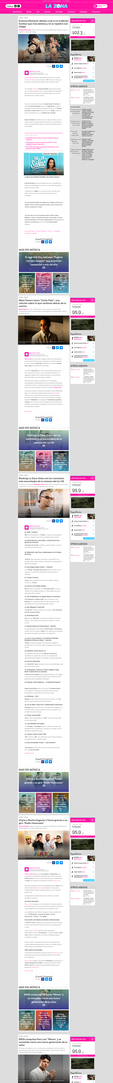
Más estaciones (66, 1)
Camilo (35, 89)
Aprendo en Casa (46, 1)
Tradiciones (28, 233)
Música (29, 12)
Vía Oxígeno (87, 102)
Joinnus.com (56, 880)
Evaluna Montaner (25, 30)
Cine (37, 12)
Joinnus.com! (35, 967)
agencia (35, 233)
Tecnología (59, 12)
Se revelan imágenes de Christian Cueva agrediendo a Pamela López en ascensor (88, 133)
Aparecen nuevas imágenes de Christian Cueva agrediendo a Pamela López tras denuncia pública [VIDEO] (88, 142)
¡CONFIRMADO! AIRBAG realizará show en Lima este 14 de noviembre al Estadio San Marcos (88, 99)
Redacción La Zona (35, 71)
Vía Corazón (87, 95)
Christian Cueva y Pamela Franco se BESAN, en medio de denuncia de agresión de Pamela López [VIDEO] (87, 124)
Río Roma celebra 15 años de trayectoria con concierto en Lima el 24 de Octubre (88, 91)
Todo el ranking (89, 81)
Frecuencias (96, 12)
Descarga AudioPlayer (56, 1)
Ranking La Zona (29, 753)
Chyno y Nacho (40, 888)
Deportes (47, 12)
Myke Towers (23, 309)
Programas (83, 12)
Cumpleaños (56, 231)
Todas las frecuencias (82, 37)
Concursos (71, 12)
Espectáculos (17, 12)
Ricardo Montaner (30, 80)
